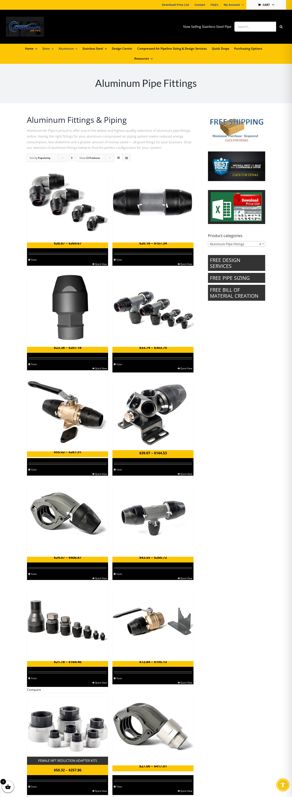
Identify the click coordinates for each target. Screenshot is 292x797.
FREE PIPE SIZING (230, 277)
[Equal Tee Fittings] (152, 306)
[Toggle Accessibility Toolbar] (283, 785)
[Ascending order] (71, 158)
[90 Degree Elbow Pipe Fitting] (67, 202)
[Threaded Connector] (67, 306)
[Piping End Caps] (67, 620)
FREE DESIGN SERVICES (225, 263)
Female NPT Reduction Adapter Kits (67, 760)
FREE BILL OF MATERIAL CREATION (234, 292)
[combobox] (236, 244)
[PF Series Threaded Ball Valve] (152, 620)
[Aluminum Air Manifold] (152, 411)
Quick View (101, 264)
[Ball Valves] (67, 411)
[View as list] (126, 158)
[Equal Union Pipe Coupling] (152, 202)
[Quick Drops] (67, 516)
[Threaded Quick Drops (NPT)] (152, 725)
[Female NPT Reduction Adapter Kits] (67, 726)
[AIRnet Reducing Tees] (152, 516)
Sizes (34, 259)
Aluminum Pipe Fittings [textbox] (235, 244)
